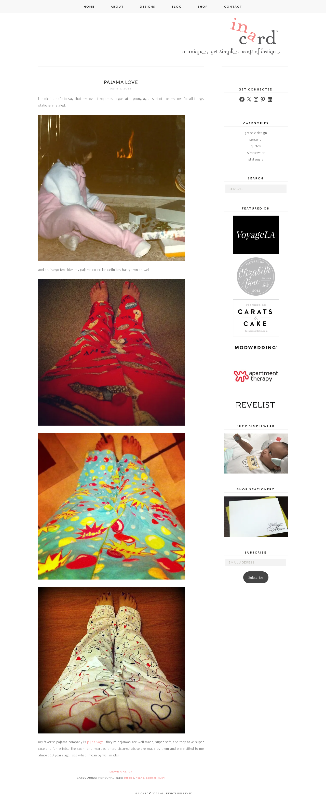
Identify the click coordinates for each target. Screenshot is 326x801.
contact (233, 6)
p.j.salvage (95, 742)
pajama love (121, 82)
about (117, 6)
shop (203, 6)
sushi (161, 777)
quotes (256, 146)
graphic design (256, 133)
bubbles (129, 777)
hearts (140, 777)
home (89, 6)
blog (177, 6)
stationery (256, 159)
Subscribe (256, 577)
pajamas (151, 777)
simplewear (256, 153)
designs (147, 6)
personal (106, 777)
